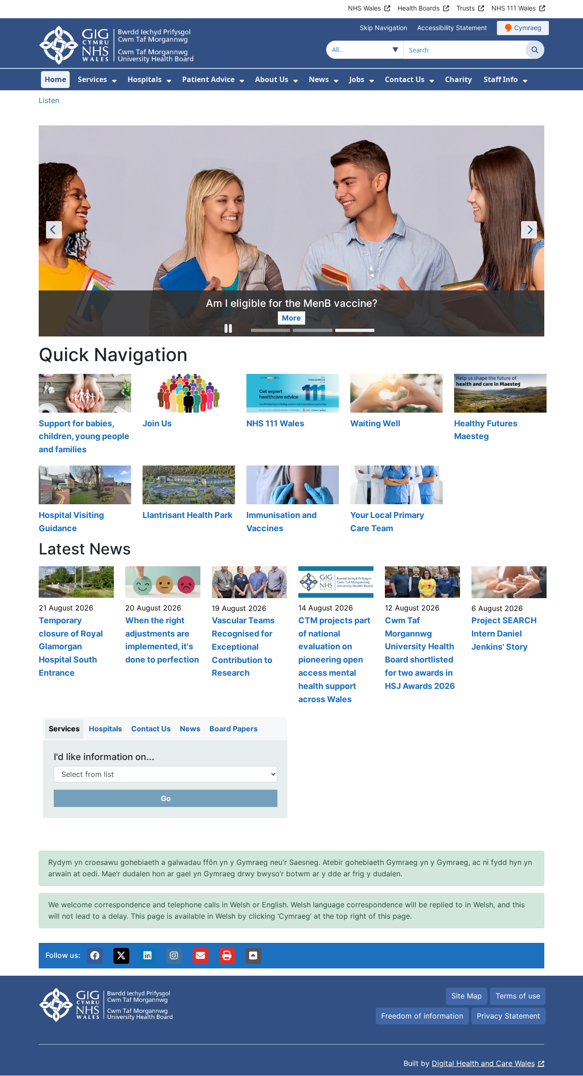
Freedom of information (422, 1015)
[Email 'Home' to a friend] (200, 956)
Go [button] (166, 798)
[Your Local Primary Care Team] (395, 500)
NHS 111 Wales (513, 8)
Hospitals (105, 729)
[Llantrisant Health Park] (187, 500)
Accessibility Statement (452, 27)
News (190, 729)
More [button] (154, 317)
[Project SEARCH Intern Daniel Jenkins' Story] (508, 636)
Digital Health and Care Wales (483, 1063)
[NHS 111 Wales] (291, 415)
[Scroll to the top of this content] (253, 956)
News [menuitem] (319, 79)
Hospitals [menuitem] (145, 79)
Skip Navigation (383, 27)
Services (64, 729)
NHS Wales (364, 8)
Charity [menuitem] (458, 79)
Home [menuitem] (55, 79)
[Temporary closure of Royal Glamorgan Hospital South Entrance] (75, 636)
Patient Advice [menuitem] (208, 79)
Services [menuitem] (92, 79)
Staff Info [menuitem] (501, 79)
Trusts (465, 8)
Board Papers (234, 729)
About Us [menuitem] (271, 79)
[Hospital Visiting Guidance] (83, 500)
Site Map (466, 996)
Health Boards (419, 8)
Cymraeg (528, 27)
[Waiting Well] (395, 415)
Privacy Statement (508, 1015)
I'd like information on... (104, 757)
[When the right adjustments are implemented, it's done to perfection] (162, 636)
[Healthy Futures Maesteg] (499, 415)
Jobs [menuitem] (356, 79)
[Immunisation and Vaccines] (291, 500)
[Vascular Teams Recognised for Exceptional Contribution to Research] (248, 636)
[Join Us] (187, 415)
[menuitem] (114, 81)
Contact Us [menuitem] (404, 79)
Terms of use (518, 996)
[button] (228, 330)
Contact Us (151, 729)
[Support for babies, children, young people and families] (83, 415)
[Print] (227, 956)
